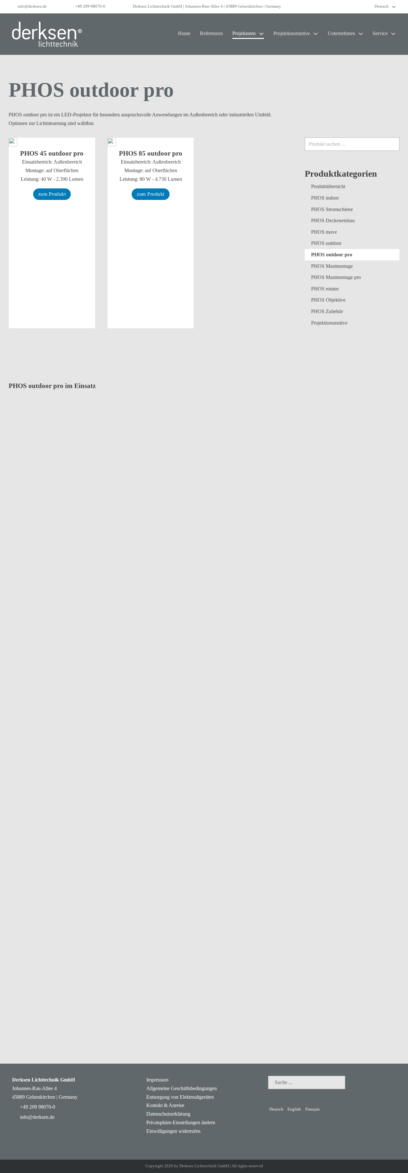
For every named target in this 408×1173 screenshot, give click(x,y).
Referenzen (211, 33)
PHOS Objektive (328, 300)
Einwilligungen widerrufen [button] (173, 1131)
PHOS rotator (325, 288)
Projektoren (244, 33)
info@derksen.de (32, 6)
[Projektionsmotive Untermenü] (315, 33)
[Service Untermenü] (393, 33)
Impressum (157, 1079)
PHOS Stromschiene (332, 209)
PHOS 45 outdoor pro (52, 153)
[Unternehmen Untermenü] (360, 33)
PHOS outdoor (326, 243)
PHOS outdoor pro (331, 254)
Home (184, 33)
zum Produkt (52, 194)
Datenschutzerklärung (168, 1114)
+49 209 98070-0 (90, 6)
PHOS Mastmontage (332, 266)
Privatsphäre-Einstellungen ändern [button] (180, 1122)
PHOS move (324, 232)
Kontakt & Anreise (165, 1105)
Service (380, 33)
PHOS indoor (325, 198)
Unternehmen (341, 33)
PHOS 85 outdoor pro (150, 153)
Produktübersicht (328, 186)
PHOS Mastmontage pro (336, 277)
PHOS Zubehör (327, 311)
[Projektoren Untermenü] (261, 33)
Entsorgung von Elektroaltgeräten (180, 1097)
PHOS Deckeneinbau (333, 220)
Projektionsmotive (291, 33)
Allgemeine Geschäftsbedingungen (181, 1088)
